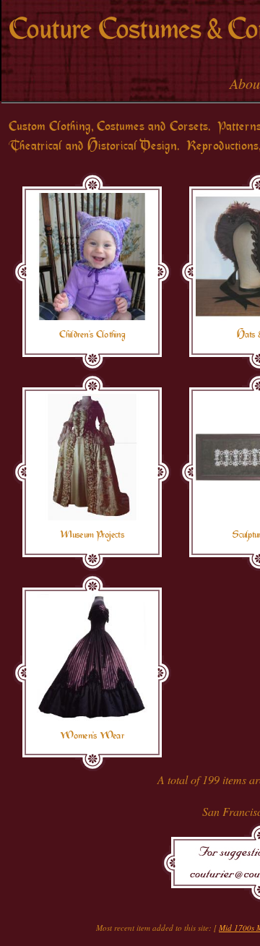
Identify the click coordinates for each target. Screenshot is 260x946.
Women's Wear (92, 735)
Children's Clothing (92, 334)
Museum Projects (92, 534)
